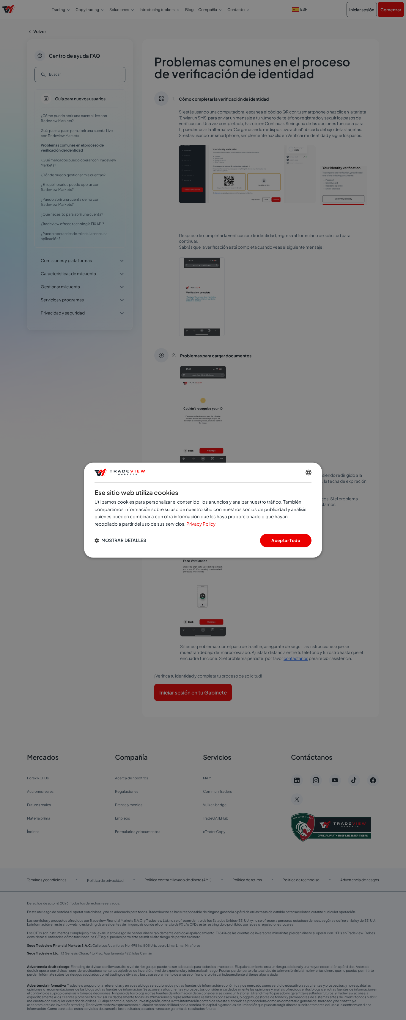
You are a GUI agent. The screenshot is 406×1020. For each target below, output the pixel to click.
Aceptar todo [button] (285, 540)
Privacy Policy (200, 524)
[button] (120, 540)
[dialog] (203, 510)
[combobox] (308, 472)
